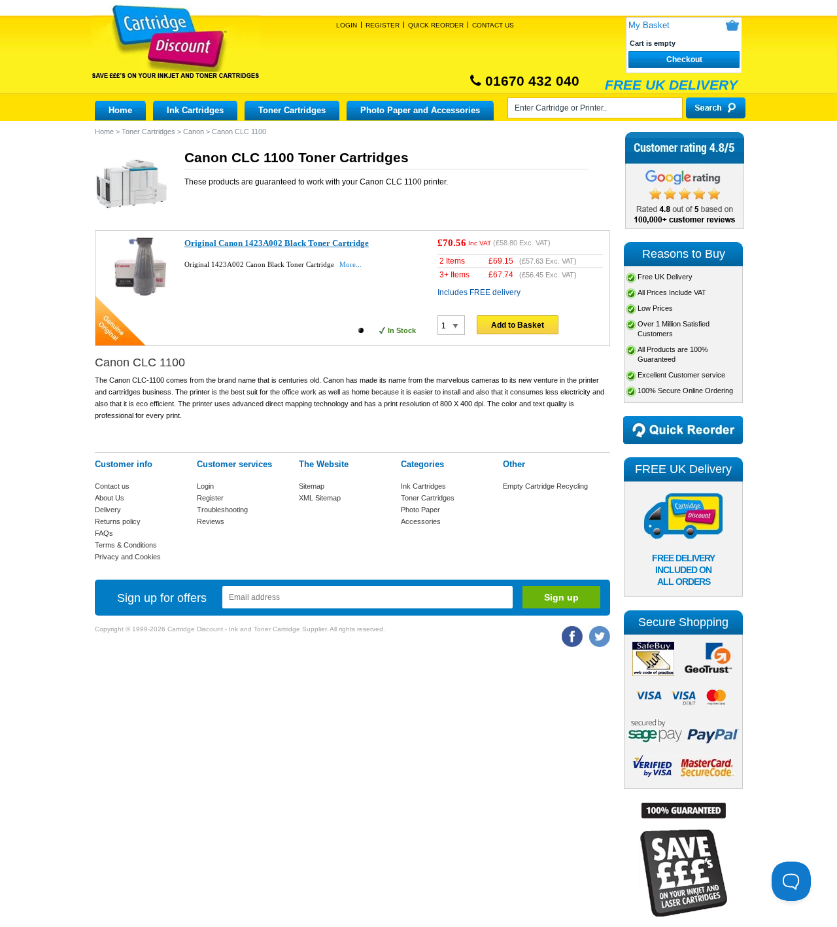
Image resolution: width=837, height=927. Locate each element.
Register (383, 25)
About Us (109, 498)
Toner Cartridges (292, 110)
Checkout (684, 59)
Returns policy (118, 521)
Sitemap (311, 486)
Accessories (421, 521)
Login (346, 25)
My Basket (649, 25)
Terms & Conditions (126, 545)
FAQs (104, 533)
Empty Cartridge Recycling (545, 486)
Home (120, 110)
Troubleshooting (222, 510)
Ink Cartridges (195, 110)
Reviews (210, 521)
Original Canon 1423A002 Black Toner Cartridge (276, 243)
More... (350, 264)
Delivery (108, 510)
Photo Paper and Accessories (420, 110)
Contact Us (493, 25)
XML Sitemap (320, 498)
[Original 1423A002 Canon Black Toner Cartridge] (140, 293)
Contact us (112, 486)
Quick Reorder (436, 25)
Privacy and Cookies (128, 557)
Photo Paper (420, 510)
